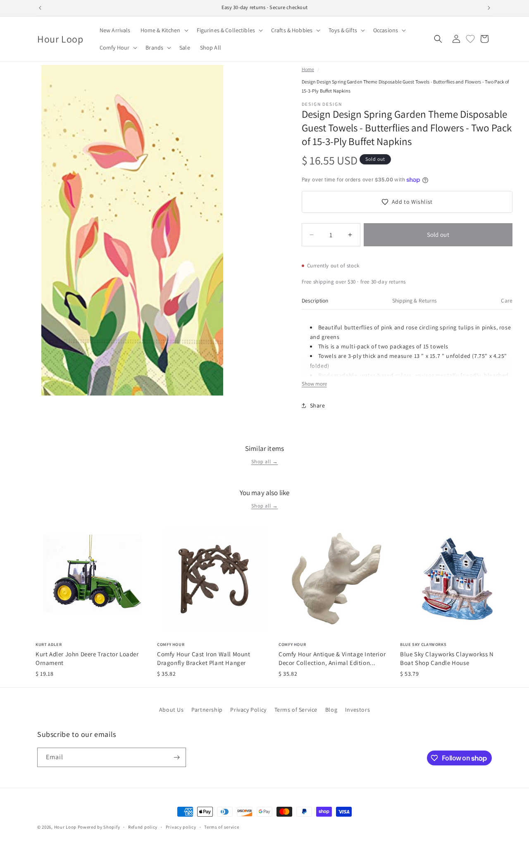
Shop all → (264, 461)
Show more (314, 383)
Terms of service (221, 827)
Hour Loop (65, 827)
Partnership (207, 709)
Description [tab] (315, 300)
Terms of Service (296, 709)
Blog (331, 709)
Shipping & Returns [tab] (414, 300)
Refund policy (142, 827)
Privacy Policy (248, 709)
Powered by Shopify (99, 827)
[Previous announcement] (40, 8)
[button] (164, 30)
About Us (171, 709)
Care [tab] (506, 300)
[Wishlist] (470, 39)
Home (308, 69)
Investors (357, 709)
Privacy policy (181, 827)
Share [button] (317, 405)
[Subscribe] (176, 757)
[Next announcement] (489, 8)
